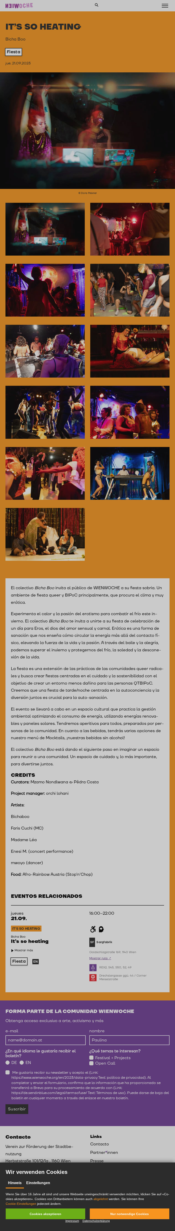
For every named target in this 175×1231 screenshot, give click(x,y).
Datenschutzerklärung (96, 1221)
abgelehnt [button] (100, 1199)
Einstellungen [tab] (38, 1183)
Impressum (72, 1221)
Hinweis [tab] (15, 1183)
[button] (45, 1213)
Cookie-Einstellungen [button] (21, 1204)
